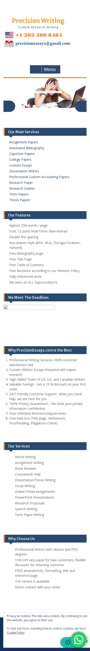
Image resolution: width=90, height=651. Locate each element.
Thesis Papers (19, 200)
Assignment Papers (23, 142)
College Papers (20, 159)
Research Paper (21, 182)
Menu (50, 69)
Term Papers (19, 194)
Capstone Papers (22, 153)
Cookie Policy (15, 633)
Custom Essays (20, 165)
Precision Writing (38, 21)
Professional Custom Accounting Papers (39, 177)
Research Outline (22, 188)
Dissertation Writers (24, 171)
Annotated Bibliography (26, 148)
